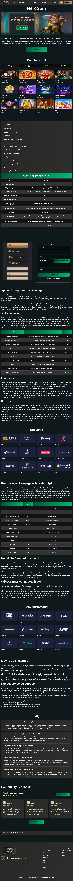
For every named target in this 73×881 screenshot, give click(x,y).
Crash (44, 65)
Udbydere (6, 143)
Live (26, 65)
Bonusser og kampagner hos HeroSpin (14, 146)
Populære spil (7, 128)
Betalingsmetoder (8, 157)
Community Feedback (9, 171)
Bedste (8, 65)
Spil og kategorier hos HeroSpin (12, 139)
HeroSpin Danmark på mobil (11, 150)
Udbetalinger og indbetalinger (11, 153)
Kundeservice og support (10, 164)
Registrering (6, 135)
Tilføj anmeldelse (63, 794)
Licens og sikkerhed (9, 160)
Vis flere (36, 822)
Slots (62, 65)
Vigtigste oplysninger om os (11, 132)
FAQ (4, 167)
